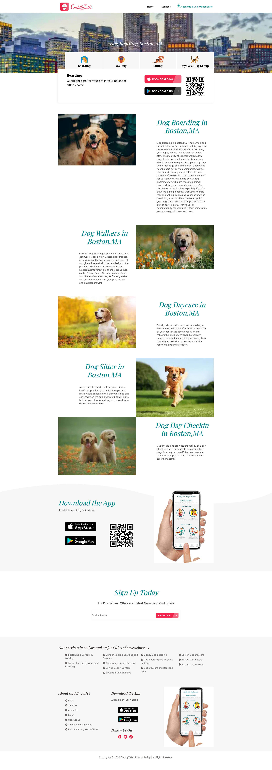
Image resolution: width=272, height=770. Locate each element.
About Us (72, 710)
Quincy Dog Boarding (155, 654)
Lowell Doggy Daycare (117, 667)
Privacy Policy (142, 757)
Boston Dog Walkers (192, 664)
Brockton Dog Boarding (118, 672)
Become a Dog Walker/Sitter (197, 6)
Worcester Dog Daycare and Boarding (82, 665)
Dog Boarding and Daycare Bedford (157, 661)
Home (151, 6)
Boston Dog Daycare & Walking (79, 656)
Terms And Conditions (79, 724)
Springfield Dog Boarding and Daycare (120, 656)
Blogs (70, 715)
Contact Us (73, 719)
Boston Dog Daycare (192, 654)
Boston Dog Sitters (191, 659)
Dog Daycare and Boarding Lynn (157, 669)
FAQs (70, 700)
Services (166, 6)
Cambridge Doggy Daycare (120, 663)
